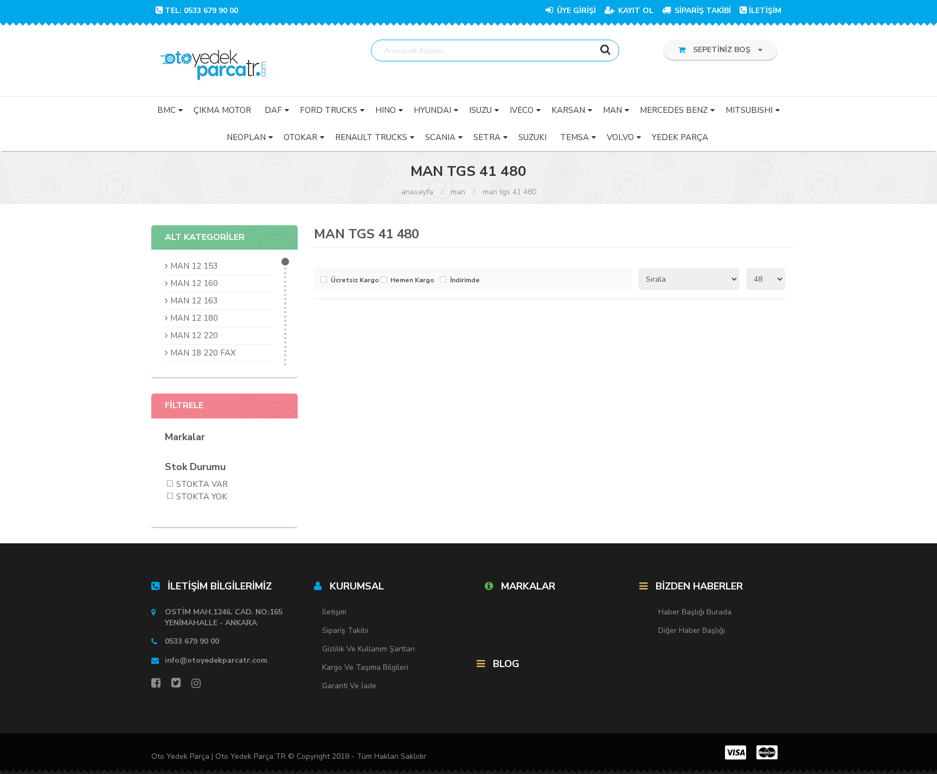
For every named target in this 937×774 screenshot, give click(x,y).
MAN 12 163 (194, 300)
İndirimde (465, 280)
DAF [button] (273, 110)
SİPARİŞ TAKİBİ (701, 10)
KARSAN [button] (568, 110)
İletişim (334, 612)
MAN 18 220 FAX (203, 352)
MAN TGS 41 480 (509, 192)
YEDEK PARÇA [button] (680, 137)
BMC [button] (166, 110)
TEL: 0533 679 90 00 (201, 10)
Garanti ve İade (349, 686)
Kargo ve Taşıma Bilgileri (365, 667)
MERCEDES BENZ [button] (674, 110)
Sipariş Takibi (345, 630)
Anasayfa (417, 192)
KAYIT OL (634, 10)
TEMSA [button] (574, 137)
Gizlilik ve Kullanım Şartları (368, 649)
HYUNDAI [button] (432, 110)
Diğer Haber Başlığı (691, 630)
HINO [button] (385, 110)
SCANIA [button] (440, 137)
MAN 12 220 (194, 335)
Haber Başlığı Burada (694, 612)
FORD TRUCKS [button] (328, 110)
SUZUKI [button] (532, 137)
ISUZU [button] (480, 110)
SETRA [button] (486, 137)
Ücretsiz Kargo (353, 280)
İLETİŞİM (765, 10)
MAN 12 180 (194, 318)
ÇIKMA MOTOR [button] (222, 110)
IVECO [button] (522, 110)
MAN (458, 192)
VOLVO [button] (620, 137)
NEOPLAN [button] (246, 137)
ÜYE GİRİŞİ (575, 10)
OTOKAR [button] (300, 137)
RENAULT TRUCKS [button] (371, 137)
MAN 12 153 (194, 266)
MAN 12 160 (194, 283)
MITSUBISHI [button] (749, 110)
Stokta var (202, 485)
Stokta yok (201, 497)
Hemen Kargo (412, 280)
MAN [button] (612, 110)
